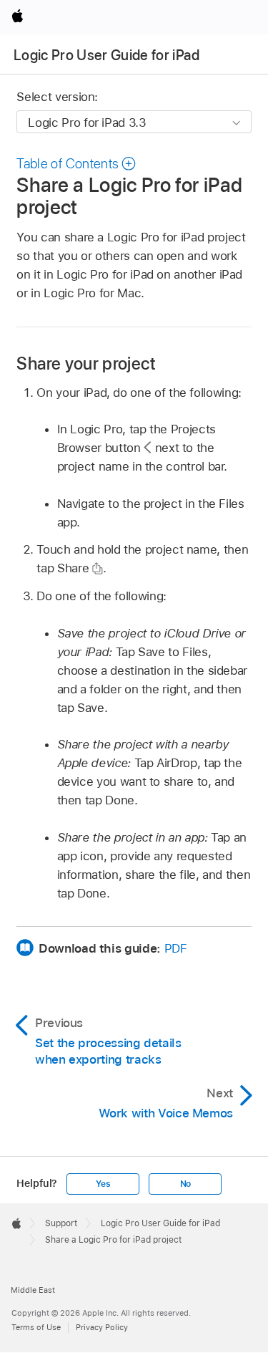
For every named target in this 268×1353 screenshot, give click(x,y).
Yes (103, 1184)
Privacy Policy (102, 1327)
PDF (175, 948)
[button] (76, 163)
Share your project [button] (85, 363)
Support (61, 1223)
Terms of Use (36, 1327)
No (186, 1184)
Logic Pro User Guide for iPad (106, 55)
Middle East (33, 1290)
